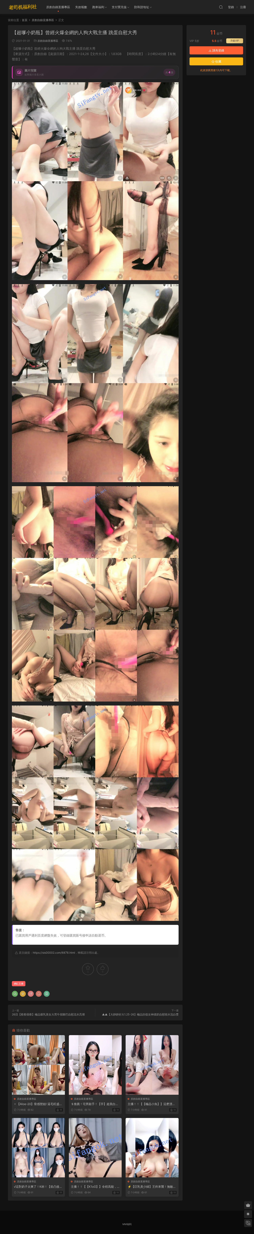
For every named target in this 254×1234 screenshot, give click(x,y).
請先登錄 (218, 50)
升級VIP (234, 40)
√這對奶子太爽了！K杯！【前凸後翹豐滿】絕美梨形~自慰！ (38, 1187)
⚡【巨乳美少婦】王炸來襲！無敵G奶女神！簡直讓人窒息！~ (151, 1187)
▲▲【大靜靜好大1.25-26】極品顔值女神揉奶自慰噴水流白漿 (140, 1014)
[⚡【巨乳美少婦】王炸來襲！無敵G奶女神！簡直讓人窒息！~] (152, 1147)
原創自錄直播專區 (58, 7)
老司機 (23, 7)
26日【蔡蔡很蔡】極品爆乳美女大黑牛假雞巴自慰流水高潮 (48, 1014)
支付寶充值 (119, 7)
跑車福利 (98, 7)
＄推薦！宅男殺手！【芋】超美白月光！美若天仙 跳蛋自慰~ (94, 1104)
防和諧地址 (141, 7)
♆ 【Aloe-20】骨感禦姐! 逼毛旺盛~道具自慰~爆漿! (37, 1104)
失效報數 (81, 7)
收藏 (218, 61)
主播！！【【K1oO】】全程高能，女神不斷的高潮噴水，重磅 (94, 1187)
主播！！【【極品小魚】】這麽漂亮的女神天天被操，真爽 (151, 1104)
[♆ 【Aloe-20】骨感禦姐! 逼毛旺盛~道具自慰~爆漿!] (38, 1065)
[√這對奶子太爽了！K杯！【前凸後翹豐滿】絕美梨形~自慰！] (38, 1147)
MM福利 (127, 1224)
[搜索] (221, 7)
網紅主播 (18, 983)
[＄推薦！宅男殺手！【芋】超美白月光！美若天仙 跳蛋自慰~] (95, 1065)
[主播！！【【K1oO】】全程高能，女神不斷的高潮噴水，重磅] (95, 1147)
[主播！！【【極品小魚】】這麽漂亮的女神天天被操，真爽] (152, 1065)
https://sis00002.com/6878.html (54, 952)
